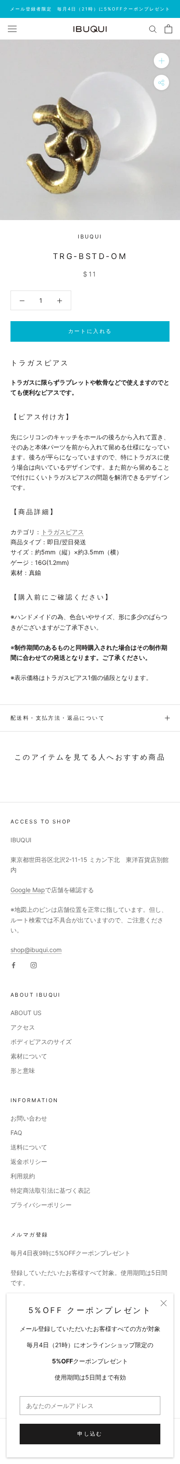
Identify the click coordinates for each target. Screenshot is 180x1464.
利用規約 (22, 1176)
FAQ (16, 1132)
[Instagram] (34, 965)
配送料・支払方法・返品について (57, 717)
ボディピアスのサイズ (41, 1041)
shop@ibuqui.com (36, 949)
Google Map (27, 889)
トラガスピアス (62, 532)
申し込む (90, 1433)
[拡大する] (161, 60)
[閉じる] (163, 1303)
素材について (28, 1056)
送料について (28, 1147)
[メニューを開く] (12, 28)
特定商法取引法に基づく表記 (50, 1190)
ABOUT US (26, 1012)
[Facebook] (13, 965)
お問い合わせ (28, 1118)
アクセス (22, 1027)
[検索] (153, 28)
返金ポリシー (28, 1161)
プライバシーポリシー (41, 1204)
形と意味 (22, 1070)
